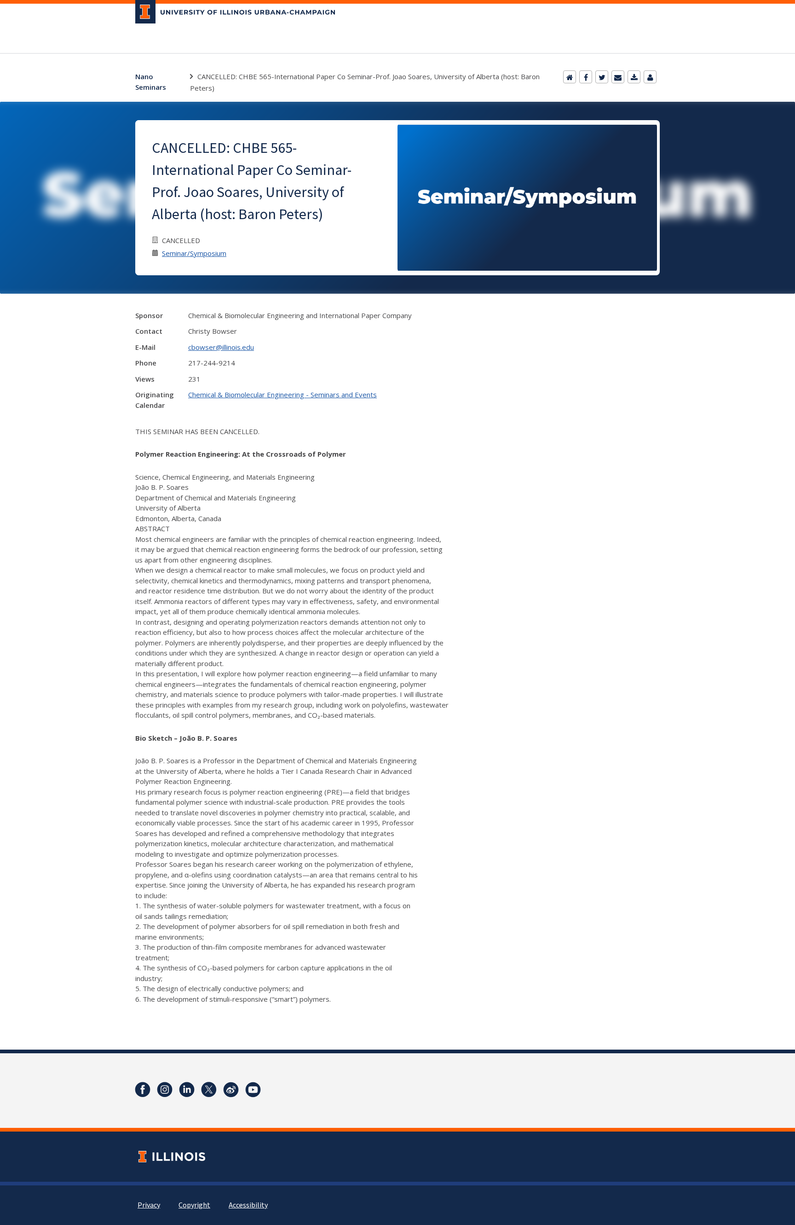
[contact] (650, 76)
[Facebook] (585, 76)
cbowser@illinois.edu (221, 347)
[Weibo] (231, 1090)
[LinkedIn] (187, 1090)
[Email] (617, 76)
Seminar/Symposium (194, 253)
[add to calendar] (634, 76)
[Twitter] (601, 76)
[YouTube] (253, 1090)
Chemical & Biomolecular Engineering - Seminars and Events (282, 394)
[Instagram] (165, 1090)
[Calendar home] (569, 76)
